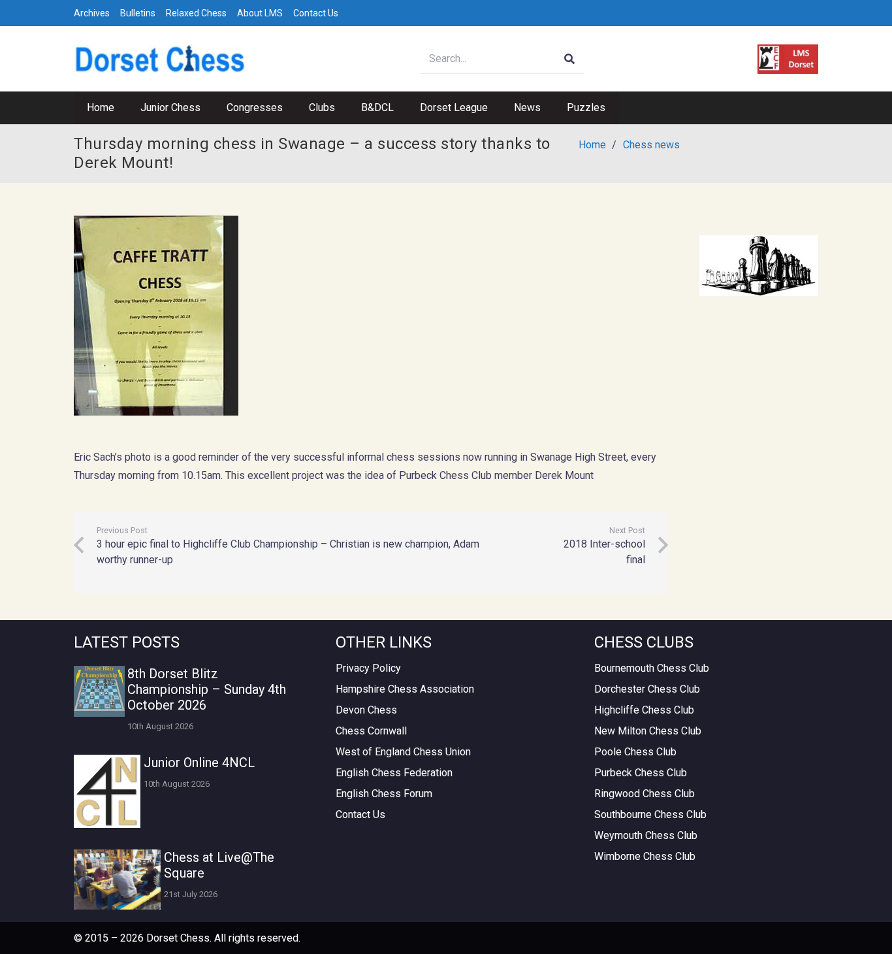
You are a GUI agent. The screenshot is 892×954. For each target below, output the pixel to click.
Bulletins (137, 13)
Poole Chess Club (635, 752)
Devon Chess (366, 710)
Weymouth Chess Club (645, 835)
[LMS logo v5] (787, 59)
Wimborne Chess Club (644, 856)
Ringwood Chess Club (644, 793)
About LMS (260, 13)
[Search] (569, 59)
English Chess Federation (394, 772)
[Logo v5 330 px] (160, 59)
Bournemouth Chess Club (651, 668)
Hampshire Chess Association (405, 689)
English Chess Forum (384, 793)
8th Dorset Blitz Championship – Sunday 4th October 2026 (206, 689)
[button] (207, 107)
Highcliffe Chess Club (644, 710)
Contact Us (315, 13)
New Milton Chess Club (647, 731)
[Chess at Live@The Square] (117, 879)
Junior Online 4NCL (199, 762)
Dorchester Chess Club (647, 689)
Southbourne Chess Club (650, 814)
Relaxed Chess (196, 13)
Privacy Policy (368, 668)
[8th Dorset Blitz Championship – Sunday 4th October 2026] (99, 691)
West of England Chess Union (403, 752)
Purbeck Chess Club (640, 772)
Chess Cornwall (371, 731)
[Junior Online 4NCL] (107, 791)
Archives (92, 13)
